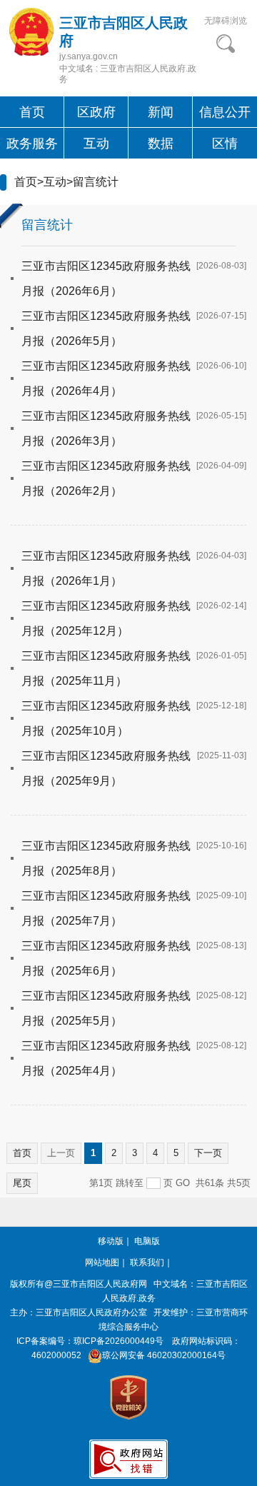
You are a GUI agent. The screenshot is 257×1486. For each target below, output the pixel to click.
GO (183, 1183)
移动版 (111, 1241)
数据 (160, 143)
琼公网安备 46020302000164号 (164, 1355)
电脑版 (147, 1241)
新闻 (160, 112)
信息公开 (225, 112)
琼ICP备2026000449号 (118, 1341)
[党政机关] (128, 1397)
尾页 (22, 1183)
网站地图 (102, 1262)
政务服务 (32, 143)
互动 (96, 143)
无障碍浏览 (225, 21)
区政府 (96, 112)
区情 (225, 143)
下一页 (208, 1153)
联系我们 (147, 1262)
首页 (32, 112)
